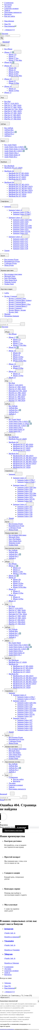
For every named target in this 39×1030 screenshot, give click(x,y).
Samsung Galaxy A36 (20, 247)
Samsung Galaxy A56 (20, 248)
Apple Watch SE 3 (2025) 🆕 (14, 151)
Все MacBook (9, 166)
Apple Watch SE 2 (10, 157)
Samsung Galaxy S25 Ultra (22, 225)
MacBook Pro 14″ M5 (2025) (19, 184)
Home (2, 800)
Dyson (3, 256)
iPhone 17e (12, 54)
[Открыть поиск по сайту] (10, 320)
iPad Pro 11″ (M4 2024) (12, 117)
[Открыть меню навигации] (3, 320)
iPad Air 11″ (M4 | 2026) (12, 105)
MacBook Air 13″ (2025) (17, 177)
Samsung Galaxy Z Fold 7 (22, 214)
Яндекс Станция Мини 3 (18, 306)
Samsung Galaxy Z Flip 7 (22, 212)
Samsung (7, 206)
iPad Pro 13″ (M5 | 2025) (13, 113)
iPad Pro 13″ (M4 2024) (12, 119)
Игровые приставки (7, 270)
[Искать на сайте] (22, 324)
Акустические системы (13, 548)
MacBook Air (9, 171)
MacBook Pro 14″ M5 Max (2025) (21, 186)
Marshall (7, 314)
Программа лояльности (13, 12)
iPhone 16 (7, 66)
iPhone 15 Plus (14, 83)
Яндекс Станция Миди (17, 302)
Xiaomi (6, 250)
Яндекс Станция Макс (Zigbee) (20, 300)
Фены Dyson (9, 265)
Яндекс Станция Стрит (17, 298)
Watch (3, 141)
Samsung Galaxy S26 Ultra (22, 220)
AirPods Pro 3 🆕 (10, 132)
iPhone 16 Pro (13, 74)
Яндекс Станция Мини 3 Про (20, 304)
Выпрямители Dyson (12, 261)
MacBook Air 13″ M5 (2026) (19, 173)
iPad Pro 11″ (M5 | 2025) (13, 111)
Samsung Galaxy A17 (20, 241)
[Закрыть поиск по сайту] (25, 797)
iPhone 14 (7, 86)
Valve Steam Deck (10, 280)
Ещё (7, 775)
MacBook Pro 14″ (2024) (17, 194)
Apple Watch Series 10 (12, 155)
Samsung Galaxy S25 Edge (22, 227)
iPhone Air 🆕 (9, 62)
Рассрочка (8, 5)
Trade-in (7, 10)
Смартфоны (5, 201)
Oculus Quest (9, 284)
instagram (8, 929)
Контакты (8, 14)
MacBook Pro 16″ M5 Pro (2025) (20, 192)
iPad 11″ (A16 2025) (11, 103)
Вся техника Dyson (11, 259)
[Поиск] (2, 38)
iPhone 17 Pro (13, 58)
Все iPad (7, 101)
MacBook (4, 162)
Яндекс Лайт (13, 312)
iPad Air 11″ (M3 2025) (12, 115)
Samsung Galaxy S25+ (21, 229)
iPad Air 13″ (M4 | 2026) (12, 107)
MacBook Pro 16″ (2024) (17, 196)
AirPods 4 (7, 136)
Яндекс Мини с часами (17, 310)
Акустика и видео (7, 289)
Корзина (6, 42)
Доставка (7, 6)
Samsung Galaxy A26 (20, 245)
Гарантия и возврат (11, 8)
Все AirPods (8, 128)
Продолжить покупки (14, 830)
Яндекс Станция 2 (15, 308)
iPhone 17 (12, 56)
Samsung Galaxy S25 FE (21, 231)
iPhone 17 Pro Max (15, 60)
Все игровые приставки (13, 274)
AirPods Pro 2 (9, 134)
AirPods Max (9, 130)
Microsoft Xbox (9, 276)
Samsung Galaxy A (15, 237)
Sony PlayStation (10, 278)
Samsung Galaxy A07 (20, 239)
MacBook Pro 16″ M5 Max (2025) (21, 190)
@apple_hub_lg (9, 933)
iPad (2, 97)
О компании (8, 3)
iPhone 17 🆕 (9, 52)
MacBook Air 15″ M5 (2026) (19, 175)
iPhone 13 (7, 92)
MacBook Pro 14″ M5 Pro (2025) (20, 188)
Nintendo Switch (10, 282)
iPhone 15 (7, 79)
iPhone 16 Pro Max (15, 76)
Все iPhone (8, 49)
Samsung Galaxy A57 (20, 243)
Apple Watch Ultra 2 (11, 153)
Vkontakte (9, 941)
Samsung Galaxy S (15, 217)
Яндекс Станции (10, 296)
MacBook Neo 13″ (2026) (13, 168)
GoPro (6, 293)
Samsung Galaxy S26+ (21, 222)
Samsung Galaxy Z (15, 210)
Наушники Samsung (11, 316)
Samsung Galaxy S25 (20, 233)
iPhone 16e (12, 68)
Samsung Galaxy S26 (20, 224)
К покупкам (21, 827)
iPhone (3, 45)
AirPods (3, 124)
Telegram (8, 954)
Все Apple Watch (10, 145)
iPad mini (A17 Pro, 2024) (13, 109)
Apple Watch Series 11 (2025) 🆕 (16, 149)
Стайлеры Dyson (10, 263)
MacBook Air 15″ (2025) (17, 179)
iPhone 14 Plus (14, 90)
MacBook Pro (9, 182)
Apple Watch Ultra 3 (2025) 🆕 (15, 147)
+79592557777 (9, 30)
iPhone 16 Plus (14, 72)
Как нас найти (9, 16)
